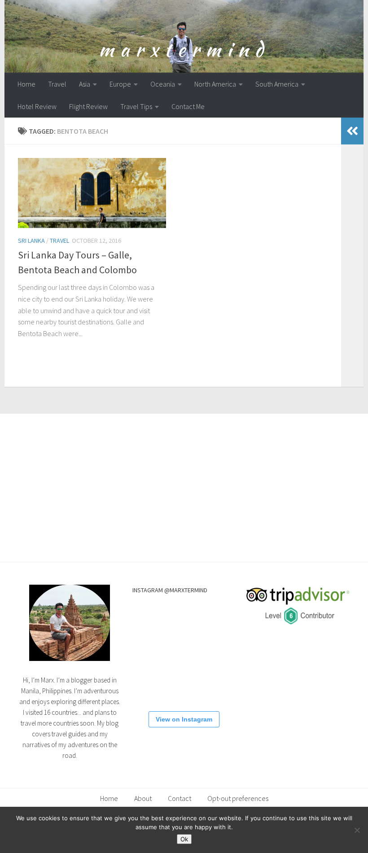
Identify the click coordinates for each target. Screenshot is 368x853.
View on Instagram (184, 719)
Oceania (162, 83)
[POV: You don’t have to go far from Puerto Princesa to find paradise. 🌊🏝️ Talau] (218, 649)
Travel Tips (136, 106)
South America (276, 83)
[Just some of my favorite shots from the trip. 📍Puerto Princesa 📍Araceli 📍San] (147, 649)
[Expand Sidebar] (352, 131)
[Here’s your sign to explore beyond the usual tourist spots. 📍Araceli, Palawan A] (183, 684)
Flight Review (88, 106)
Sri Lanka (31, 240)
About (143, 798)
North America (215, 83)
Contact (179, 798)
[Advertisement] (184, 481)
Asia (84, 83)
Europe (120, 83)
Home (26, 83)
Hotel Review (37, 106)
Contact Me (188, 106)
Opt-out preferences (237, 798)
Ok (184, 839)
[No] (356, 830)
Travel (57, 83)
